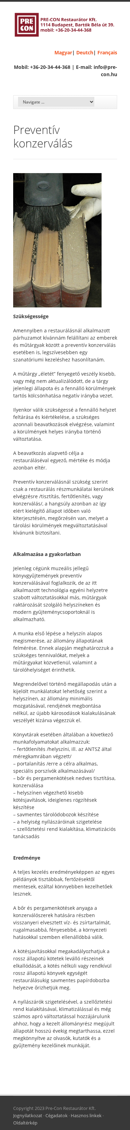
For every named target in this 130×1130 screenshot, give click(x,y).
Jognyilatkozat (27, 1115)
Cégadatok (56, 1115)
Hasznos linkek (86, 1115)
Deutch (84, 52)
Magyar (63, 52)
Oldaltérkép (25, 1123)
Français (107, 52)
